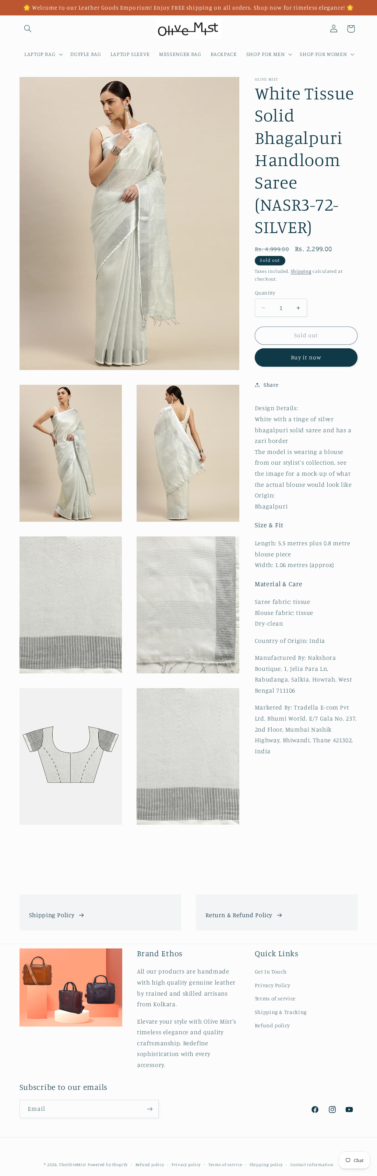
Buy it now (306, 357)
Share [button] (271, 384)
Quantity (265, 293)
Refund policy (272, 1025)
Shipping (301, 271)
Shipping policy (266, 1164)
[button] (28, 28)
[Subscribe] (149, 1109)
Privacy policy (186, 1164)
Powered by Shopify (108, 1164)
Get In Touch (271, 971)
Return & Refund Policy (238, 915)
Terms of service (275, 998)
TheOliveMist (72, 1164)
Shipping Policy (51, 915)
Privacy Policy (272, 985)
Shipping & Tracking (281, 1012)
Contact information (312, 1164)
